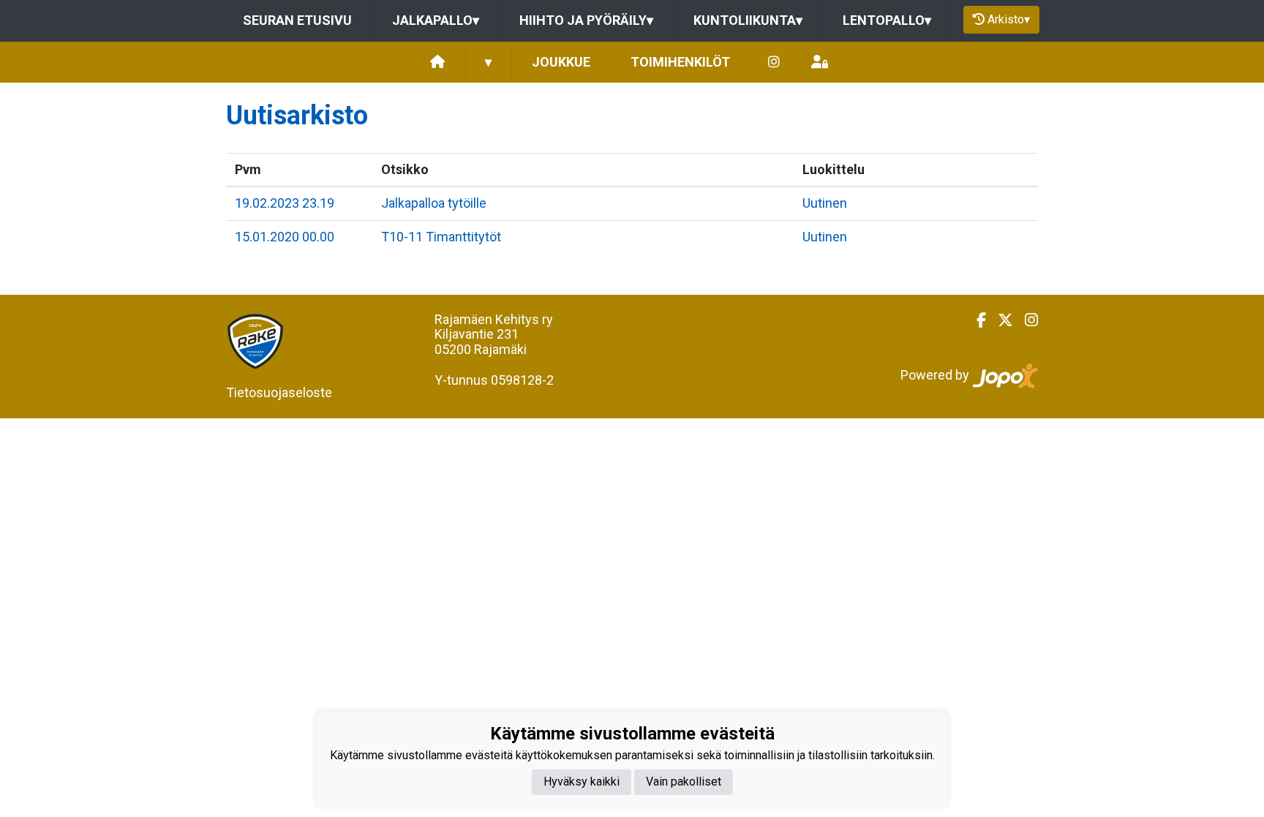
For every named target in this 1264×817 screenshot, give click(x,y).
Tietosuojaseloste (279, 392)
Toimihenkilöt (680, 61)
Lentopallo (887, 20)
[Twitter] (999, 320)
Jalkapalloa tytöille (433, 203)
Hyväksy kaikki (581, 781)
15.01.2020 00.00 (284, 236)
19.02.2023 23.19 (284, 203)
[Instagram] (773, 62)
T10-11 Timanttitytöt (441, 236)
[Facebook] (975, 320)
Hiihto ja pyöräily (586, 20)
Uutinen (824, 203)
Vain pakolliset (683, 781)
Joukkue (561, 61)
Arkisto (1009, 19)
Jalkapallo (435, 20)
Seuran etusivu (297, 20)
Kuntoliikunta (747, 20)
